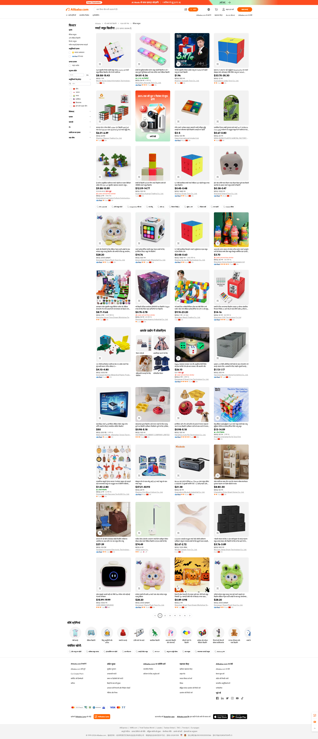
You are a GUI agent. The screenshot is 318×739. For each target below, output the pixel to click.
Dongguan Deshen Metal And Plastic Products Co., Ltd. (113, 375)
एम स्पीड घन (127, 651)
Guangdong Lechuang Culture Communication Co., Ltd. (113, 198)
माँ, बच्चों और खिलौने (110, 23)
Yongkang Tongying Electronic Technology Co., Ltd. (113, 550)
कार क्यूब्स (187, 651)
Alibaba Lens (81, 717)
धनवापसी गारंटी (111, 674)
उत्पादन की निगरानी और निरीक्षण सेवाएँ (118, 688)
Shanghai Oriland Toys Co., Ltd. (225, 194)
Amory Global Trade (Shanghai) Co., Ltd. (150, 260)
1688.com (133, 728)
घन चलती (216, 207)
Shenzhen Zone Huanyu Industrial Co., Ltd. (151, 319)
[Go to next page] (190, 615)
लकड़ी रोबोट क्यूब (143, 651)
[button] (185, 9)
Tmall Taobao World (146, 728)
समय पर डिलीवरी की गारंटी (115, 678)
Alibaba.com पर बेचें (223, 669)
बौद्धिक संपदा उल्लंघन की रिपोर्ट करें (190, 688)
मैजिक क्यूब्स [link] (136, 23)
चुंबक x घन (190, 207)
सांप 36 (162, 207)
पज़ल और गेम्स (124, 23)
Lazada (159, 728)
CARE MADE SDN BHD (105, 605)
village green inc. (141, 550)
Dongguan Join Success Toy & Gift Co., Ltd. (112, 494)
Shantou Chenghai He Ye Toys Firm (227, 437)
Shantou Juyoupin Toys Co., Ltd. (187, 81)
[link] (315, 715)
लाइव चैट (182, 674)
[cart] (217, 10)
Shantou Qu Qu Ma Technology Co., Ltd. (190, 260)
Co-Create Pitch (77, 674)
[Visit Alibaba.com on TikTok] (242, 698)
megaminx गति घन (135, 207)
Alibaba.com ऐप (183, 717)
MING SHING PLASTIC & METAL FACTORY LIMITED (231, 138)
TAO (178, 728)
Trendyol (185, 728)
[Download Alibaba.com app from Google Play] (238, 716)
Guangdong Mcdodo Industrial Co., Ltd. (190, 492)
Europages (195, 728)
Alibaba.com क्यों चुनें (78, 669)
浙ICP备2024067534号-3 (222, 735)
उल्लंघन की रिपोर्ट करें (186, 693)
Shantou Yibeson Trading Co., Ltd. (109, 138)
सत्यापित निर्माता (148, 669)
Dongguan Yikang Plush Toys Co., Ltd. (110, 260)
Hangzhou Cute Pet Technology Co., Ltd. (190, 435)
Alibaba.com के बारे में (78, 664)
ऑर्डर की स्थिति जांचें (222, 678)
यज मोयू (151, 207)
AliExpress (124, 728)
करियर (73, 683)
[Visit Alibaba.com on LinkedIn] (222, 698)
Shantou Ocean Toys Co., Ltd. (186, 194)
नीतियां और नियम (112, 693)
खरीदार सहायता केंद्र (186, 669)
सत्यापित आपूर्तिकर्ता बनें (223, 683)
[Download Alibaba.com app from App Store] (220, 716)
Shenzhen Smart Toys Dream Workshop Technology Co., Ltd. (113, 317)
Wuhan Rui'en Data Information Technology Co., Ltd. (113, 81)
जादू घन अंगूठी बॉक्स (172, 651)
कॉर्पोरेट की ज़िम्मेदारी (77, 678)
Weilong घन (221, 651)
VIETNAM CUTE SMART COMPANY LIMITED (152, 435)
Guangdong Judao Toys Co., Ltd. (226, 81)
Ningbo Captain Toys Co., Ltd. (186, 550)
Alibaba (98, 23)
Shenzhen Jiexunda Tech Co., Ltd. (148, 83)
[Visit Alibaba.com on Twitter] (227, 698)
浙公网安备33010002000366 (199, 735)
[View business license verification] (181, 735)
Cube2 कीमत (230, 207)
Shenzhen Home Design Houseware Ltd (229, 262)
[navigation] (79, 320)
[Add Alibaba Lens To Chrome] (102, 716)
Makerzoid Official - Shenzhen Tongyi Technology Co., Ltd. (113, 435)
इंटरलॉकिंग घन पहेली (111, 651)
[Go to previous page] (155, 615)
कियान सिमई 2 (175, 207)
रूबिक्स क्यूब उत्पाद (94, 651)
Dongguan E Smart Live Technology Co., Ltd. (192, 379)
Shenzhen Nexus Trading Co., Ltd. (187, 317)
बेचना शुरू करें (220, 674)
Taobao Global (169, 728)
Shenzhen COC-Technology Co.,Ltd (227, 317)
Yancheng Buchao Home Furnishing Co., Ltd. (231, 375)
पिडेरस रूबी (203, 207)
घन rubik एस (103, 207)
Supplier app (169, 717)
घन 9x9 (157, 651)
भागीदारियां (219, 688)
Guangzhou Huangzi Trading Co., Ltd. (149, 194)
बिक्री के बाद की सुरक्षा (113, 683)
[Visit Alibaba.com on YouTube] (237, 698)
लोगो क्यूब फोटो (118, 207)
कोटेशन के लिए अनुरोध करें (151, 674)
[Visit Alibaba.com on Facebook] (217, 698)
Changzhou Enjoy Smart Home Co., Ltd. (229, 492)
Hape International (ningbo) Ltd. (187, 138)
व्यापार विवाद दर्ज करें (186, 678)
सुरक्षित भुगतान (111, 669)
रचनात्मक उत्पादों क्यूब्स (203, 651)
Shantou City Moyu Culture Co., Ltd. (149, 492)
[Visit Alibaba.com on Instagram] (232, 698)
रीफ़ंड (181, 683)
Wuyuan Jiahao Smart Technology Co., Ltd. (230, 550)
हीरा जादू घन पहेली (76, 651)
